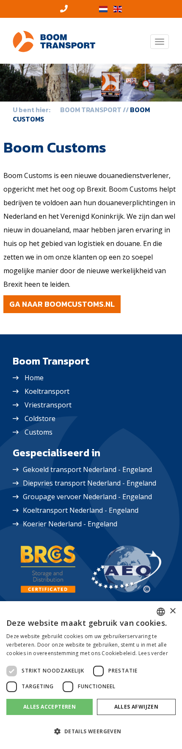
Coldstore (40, 418)
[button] (91, 731)
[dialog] (91, 675)
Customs (38, 432)
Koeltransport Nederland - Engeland (80, 510)
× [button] (172, 611)
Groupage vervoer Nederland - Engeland (87, 496)
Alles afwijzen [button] (136, 706)
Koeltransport (47, 391)
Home (34, 377)
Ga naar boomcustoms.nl (62, 304)
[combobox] (161, 612)
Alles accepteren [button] (49, 706)
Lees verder (153, 653)
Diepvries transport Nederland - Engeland (89, 483)
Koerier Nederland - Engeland (70, 524)
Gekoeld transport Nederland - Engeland (87, 469)
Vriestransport (48, 405)
